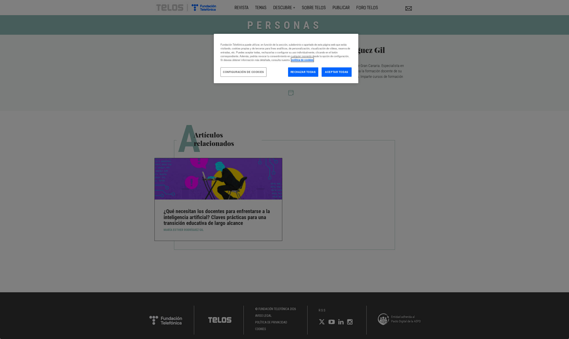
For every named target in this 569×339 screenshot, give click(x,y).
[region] (286, 58)
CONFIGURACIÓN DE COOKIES (243, 72)
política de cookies (302, 60)
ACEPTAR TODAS (336, 72)
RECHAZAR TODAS (303, 72)
